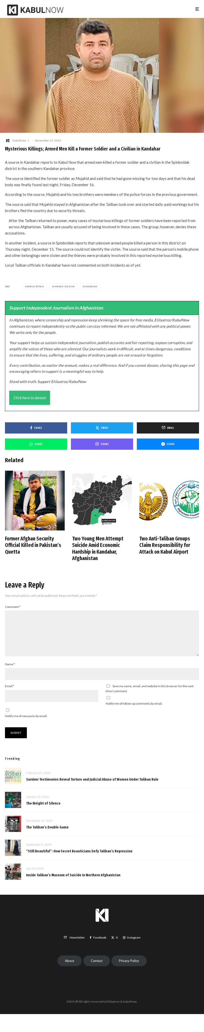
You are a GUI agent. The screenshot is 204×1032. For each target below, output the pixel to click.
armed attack (35, 286)
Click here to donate (29, 397)
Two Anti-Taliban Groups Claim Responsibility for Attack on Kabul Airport (164, 545)
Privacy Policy (129, 961)
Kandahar (90, 286)
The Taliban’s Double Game (47, 827)
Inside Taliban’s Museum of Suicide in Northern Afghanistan (73, 875)
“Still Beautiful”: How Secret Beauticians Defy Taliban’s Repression (79, 851)
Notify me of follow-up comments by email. (134, 703)
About (69, 961)
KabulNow (19, 140)
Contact (96, 961)
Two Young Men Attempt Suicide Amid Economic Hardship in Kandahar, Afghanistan (97, 548)
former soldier (64, 286)
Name (10, 664)
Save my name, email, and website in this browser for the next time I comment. (150, 688)
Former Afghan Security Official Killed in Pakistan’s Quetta (33, 545)
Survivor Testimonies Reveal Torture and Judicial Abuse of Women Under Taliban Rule (92, 779)
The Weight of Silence (43, 803)
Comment (12, 607)
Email (9, 686)
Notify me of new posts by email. (26, 716)
